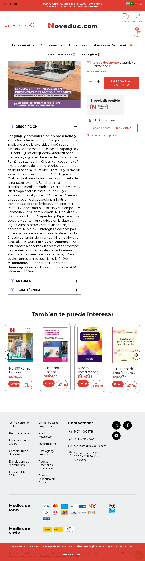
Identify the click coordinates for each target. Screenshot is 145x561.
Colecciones (50, 45)
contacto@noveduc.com (90, 446)
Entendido (72, 554)
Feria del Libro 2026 (18, 473)
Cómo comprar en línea (19, 424)
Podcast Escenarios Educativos (46, 465)
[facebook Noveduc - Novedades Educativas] (10, 3)
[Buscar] (33, 25)
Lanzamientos (23, 45)
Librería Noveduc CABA (20, 442)
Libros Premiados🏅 (60, 54)
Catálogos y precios (46, 452)
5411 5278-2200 (84, 438)
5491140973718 (84, 431)
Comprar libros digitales (18, 452)
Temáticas (77, 45)
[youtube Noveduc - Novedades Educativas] (15, 3)
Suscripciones (47, 444)
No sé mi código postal (102, 135)
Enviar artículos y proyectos (50, 424)
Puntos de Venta (20, 433)
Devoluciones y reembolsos (19, 463)
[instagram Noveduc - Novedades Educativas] (5, 3)
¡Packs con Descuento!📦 (113, 45)
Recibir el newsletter (46, 435)
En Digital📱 (91, 54)
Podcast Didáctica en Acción (47, 479)
